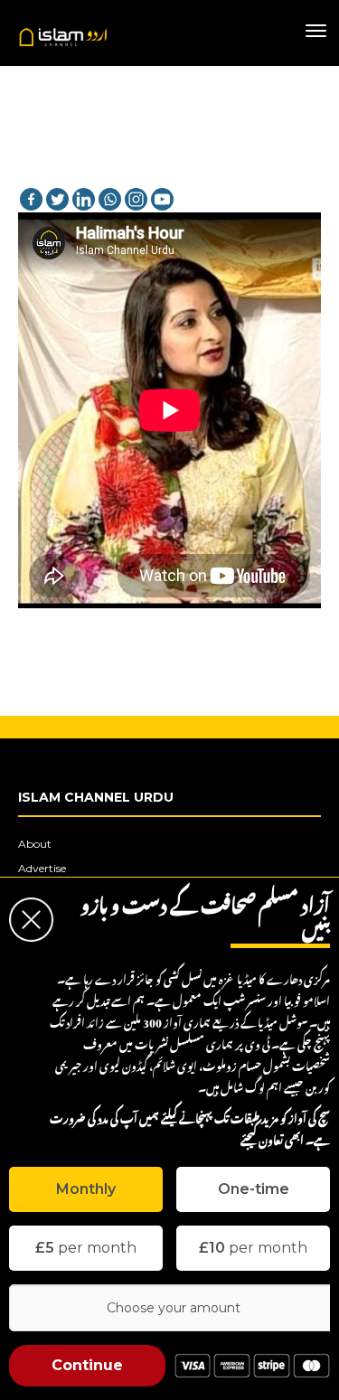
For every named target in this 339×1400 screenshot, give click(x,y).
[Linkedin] (83, 199)
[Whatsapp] (110, 199)
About (35, 843)
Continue (87, 1365)
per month (86, 1247)
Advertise (42, 868)
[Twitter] (57, 199)
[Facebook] (31, 199)
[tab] (86, 1189)
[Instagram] (136, 199)
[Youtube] (162, 199)
